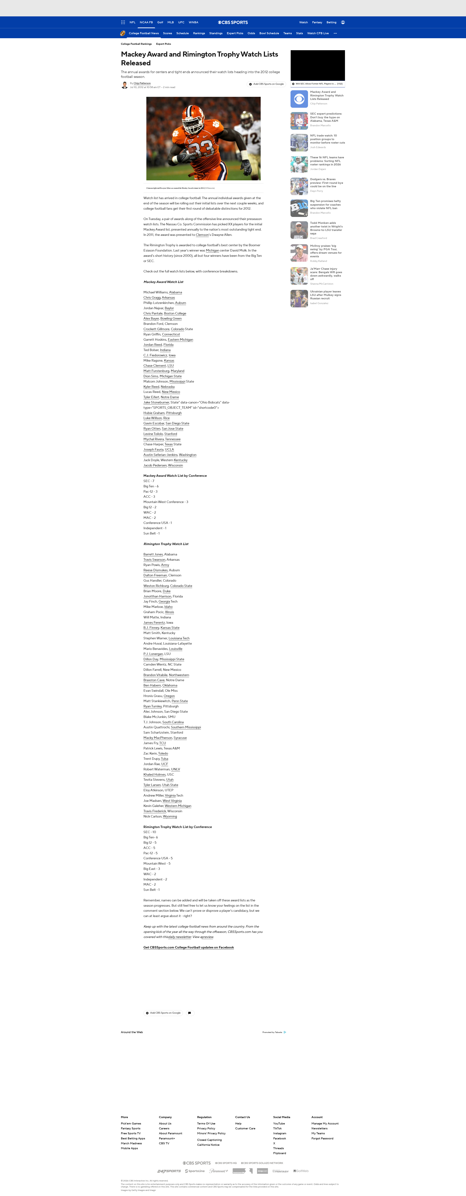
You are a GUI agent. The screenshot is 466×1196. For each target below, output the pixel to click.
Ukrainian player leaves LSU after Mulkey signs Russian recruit (325, 295)
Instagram (279, 1133)
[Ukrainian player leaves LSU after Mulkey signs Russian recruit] (299, 298)
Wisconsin (175, 465)
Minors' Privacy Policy (211, 1133)
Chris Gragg (152, 298)
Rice (166, 418)
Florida (168, 345)
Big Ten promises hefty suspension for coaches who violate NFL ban (325, 204)
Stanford (170, 434)
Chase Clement (154, 366)
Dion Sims (150, 376)
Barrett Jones (153, 554)
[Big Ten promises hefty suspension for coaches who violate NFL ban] (299, 208)
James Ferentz (154, 623)
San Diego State (177, 423)
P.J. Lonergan (153, 654)
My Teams (318, 1133)
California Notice (208, 1145)
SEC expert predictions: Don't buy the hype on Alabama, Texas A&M (326, 117)
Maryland (177, 371)
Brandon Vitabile (155, 675)
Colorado (177, 329)
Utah (169, 780)
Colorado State (181, 586)
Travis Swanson (154, 560)
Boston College (175, 313)
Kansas (169, 361)
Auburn (180, 303)
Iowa (172, 355)
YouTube (279, 1123)
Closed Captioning (209, 1140)
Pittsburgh (174, 413)
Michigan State (171, 376)
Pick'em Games (131, 1123)
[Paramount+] (218, 1170)
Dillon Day (150, 659)
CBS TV (164, 1143)
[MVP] (262, 1169)
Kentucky (180, 460)
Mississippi (177, 381)
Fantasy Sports (130, 1128)
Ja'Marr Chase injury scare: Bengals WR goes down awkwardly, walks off (326, 274)
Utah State (170, 785)
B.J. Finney (151, 628)
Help (238, 1123)
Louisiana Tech (179, 638)
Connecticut (171, 334)
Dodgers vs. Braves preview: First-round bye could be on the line (326, 182)
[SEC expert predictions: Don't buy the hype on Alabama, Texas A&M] (299, 121)
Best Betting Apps (133, 1138)
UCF (164, 764)
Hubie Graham (154, 413)
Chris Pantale (153, 313)
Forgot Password (322, 1138)
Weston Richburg (156, 586)
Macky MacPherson (157, 738)
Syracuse (180, 738)
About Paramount (170, 1133)
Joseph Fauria (153, 449)
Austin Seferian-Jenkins (160, 455)
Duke (167, 591)
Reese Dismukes (155, 570)
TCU (162, 743)
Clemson (202, 235)
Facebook (279, 1138)
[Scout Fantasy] (280, 1171)
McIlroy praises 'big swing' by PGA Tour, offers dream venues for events (326, 251)
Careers (164, 1128)
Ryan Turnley (152, 706)
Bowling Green (171, 318)
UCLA (169, 449)
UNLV (175, 769)
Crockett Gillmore (156, 329)
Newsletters (319, 1128)
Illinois (169, 612)
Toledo (163, 753)
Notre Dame (170, 397)
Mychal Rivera (153, 439)
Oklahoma (169, 685)
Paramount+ (167, 1138)
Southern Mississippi (186, 727)
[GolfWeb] (301, 1171)
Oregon (169, 696)
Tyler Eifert (151, 397)
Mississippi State (172, 659)
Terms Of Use (206, 1123)
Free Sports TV (131, 1133)
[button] (335, 33)
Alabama (175, 292)
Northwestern (179, 675)
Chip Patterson (142, 83)
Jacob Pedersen (155, 465)
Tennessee (173, 439)
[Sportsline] (195, 1170)
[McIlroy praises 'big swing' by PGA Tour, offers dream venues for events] (299, 253)
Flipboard (279, 1153)
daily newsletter (179, 937)
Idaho (168, 607)
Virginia (170, 795)
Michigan (212, 250)
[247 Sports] (169, 1170)
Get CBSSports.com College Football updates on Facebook (188, 947)
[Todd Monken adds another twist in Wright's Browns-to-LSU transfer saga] (299, 230)
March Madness (131, 1143)
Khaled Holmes (154, 775)
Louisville (175, 649)
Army (165, 565)
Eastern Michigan (180, 340)
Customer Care (245, 1128)
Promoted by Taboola (272, 1032)
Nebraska (168, 387)
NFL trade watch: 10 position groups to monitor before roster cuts (327, 139)
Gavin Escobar (153, 423)
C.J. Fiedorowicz (155, 355)
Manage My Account (325, 1123)
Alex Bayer (151, 318)
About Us (165, 1123)
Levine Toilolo (153, 434)
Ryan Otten (151, 429)
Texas (169, 444)
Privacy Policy (206, 1128)
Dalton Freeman (155, 575)
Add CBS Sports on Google (268, 84)
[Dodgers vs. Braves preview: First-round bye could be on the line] (299, 186)
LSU (170, 366)
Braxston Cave (154, 680)
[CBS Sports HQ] (226, 1163)
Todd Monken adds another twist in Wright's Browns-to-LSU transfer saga (326, 228)
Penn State (180, 701)
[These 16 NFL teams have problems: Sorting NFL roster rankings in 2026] (299, 164)
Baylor (169, 308)
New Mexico (171, 392)
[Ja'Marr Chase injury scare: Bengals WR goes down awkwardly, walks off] (299, 276)
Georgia (164, 601)
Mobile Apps (129, 1148)
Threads (278, 1148)
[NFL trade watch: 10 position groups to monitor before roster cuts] (299, 142)
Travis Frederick (154, 811)
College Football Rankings (136, 44)
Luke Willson (152, 418)
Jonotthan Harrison (157, 596)
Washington (187, 455)
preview (207, 937)
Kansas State (170, 628)
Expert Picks (163, 44)
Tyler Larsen (152, 785)
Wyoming (170, 816)
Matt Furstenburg (156, 371)
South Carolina (173, 722)
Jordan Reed (152, 345)
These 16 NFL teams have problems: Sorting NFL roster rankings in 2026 (327, 161)
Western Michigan (178, 806)
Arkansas (168, 298)
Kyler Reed (151, 387)
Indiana (165, 350)
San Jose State (172, 429)
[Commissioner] (243, 1169)
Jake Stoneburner (156, 402)
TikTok (277, 1128)
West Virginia (172, 801)
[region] (318, 65)
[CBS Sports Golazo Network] (262, 1163)
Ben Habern (152, 685)
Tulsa (164, 759)
